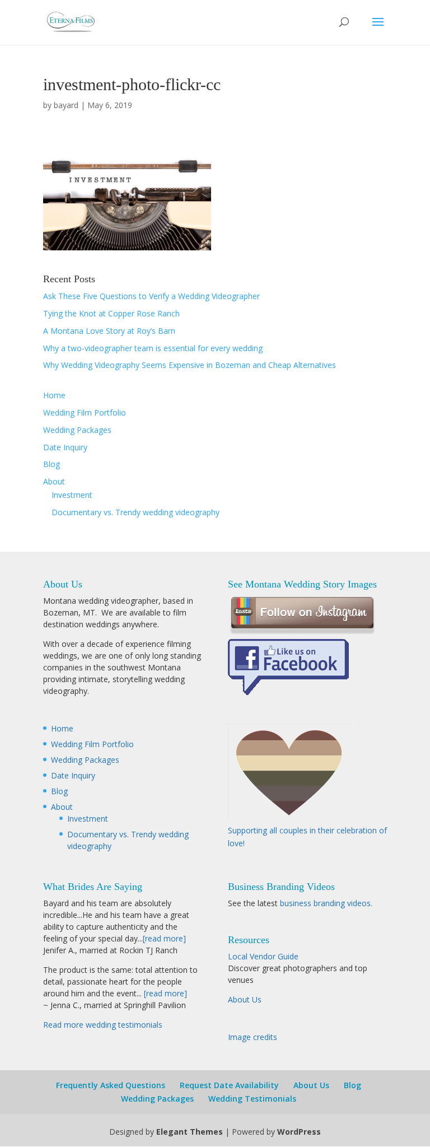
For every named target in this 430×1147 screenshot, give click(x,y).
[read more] (164, 938)
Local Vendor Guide (263, 956)
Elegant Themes (189, 1131)
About (54, 481)
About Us (244, 999)
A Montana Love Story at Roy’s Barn (109, 330)
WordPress (299, 1131)
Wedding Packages (77, 430)
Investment (72, 494)
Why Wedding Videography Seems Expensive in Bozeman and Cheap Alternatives (189, 365)
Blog (51, 464)
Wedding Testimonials (252, 1098)
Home (54, 395)
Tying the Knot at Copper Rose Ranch (111, 313)
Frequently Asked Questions (110, 1085)
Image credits (252, 1037)
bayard (66, 105)
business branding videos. (326, 903)
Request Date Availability (229, 1085)
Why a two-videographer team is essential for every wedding (153, 348)
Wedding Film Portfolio (84, 412)
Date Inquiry (65, 447)
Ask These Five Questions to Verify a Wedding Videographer (151, 296)
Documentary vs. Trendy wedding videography (135, 512)
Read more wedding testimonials (102, 1024)
